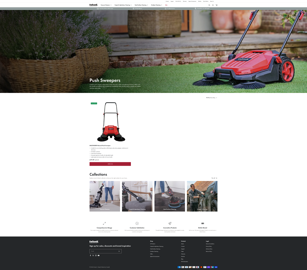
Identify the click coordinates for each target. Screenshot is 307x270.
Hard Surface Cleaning (140, 5)
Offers (151, 254)
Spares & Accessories (154, 256)
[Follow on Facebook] (90, 255)
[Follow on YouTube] (98, 255)
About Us (212, 1)
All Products (152, 243)
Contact (167, 1)
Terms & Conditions (210, 243)
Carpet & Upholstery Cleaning (122, 5)
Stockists (199, 1)
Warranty (185, 1)
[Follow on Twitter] (93, 255)
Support (172, 1)
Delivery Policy (209, 249)
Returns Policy (209, 251)
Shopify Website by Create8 (104, 267)
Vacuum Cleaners (105, 5)
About (182, 243)
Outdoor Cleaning (155, 5)
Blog (182, 259)
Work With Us (178, 1)
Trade (182, 251)
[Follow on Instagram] (96, 255)
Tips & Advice (205, 1)
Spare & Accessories (192, 1)
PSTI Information (184, 261)
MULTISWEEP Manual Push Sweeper (100, 145)
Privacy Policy (209, 246)
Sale (166, 5)
